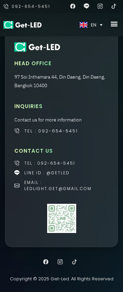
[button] (114, 23)
